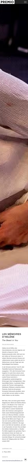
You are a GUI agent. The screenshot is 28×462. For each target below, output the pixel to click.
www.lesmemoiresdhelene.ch (12, 460)
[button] (25, 2)
